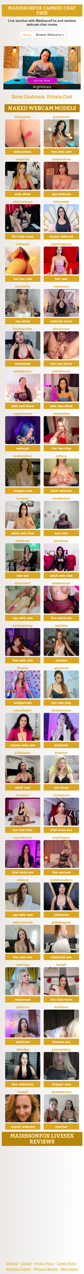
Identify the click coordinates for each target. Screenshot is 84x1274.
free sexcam (61, 872)
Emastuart (61, 286)
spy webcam (61, 194)
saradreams (61, 498)
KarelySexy (23, 116)
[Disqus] (42, 1204)
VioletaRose (61, 795)
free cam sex (22, 957)
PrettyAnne (61, 116)
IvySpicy (22, 498)
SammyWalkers (61, 880)
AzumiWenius (61, 1091)
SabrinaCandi (23, 922)
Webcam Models (46, 1269)
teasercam (22, 363)
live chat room (61, 999)
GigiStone (61, 668)
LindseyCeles (22, 328)
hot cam (61, 278)
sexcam (61, 660)
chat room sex (61, 830)
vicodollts (22, 286)
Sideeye (23, 880)
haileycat (23, 540)
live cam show (61, 363)
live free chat (61, 448)
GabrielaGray (61, 922)
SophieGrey (61, 837)
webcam (22, 448)
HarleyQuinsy (23, 625)
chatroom (61, 914)
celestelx (23, 244)
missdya (22, 1049)
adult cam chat (22, 533)
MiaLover (22, 1007)
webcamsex (23, 151)
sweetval (22, 159)
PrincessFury (61, 1049)
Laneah (61, 964)
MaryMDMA (61, 413)
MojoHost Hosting (18, 1269)
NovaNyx (22, 795)
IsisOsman (61, 201)
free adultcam (61, 618)
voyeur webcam (61, 236)
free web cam (61, 151)
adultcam (23, 1042)
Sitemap (12, 1263)
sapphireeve (22, 413)
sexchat (61, 1126)
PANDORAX (61, 540)
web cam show (22, 406)
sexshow (61, 745)
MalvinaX (23, 964)
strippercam (23, 702)
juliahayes (22, 752)
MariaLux (61, 625)
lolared (22, 1091)
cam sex (22, 575)
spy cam (61, 533)
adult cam (22, 787)
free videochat (23, 1084)
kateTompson (61, 244)
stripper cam (22, 490)
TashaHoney (61, 371)
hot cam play (61, 702)
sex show (22, 321)
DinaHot (23, 668)
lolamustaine (61, 710)
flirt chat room (22, 236)
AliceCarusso (22, 201)
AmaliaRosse (61, 583)
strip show (23, 194)
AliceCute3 (22, 583)
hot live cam (22, 278)
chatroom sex (61, 957)
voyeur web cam (22, 745)
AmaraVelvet (61, 159)
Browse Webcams (49, 34)
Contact (26, 1263)
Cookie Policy (66, 1263)
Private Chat (59, 96)
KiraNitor (61, 752)
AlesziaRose (61, 328)
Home (27, 34)
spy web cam (23, 618)
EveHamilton (22, 456)
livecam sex (61, 1042)
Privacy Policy (44, 1263)
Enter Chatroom (28, 96)
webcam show (61, 321)
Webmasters (69, 1269)
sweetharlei (22, 710)
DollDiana (61, 1007)
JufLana (61, 456)
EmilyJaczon (23, 371)
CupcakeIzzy (22, 837)
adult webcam (61, 490)
